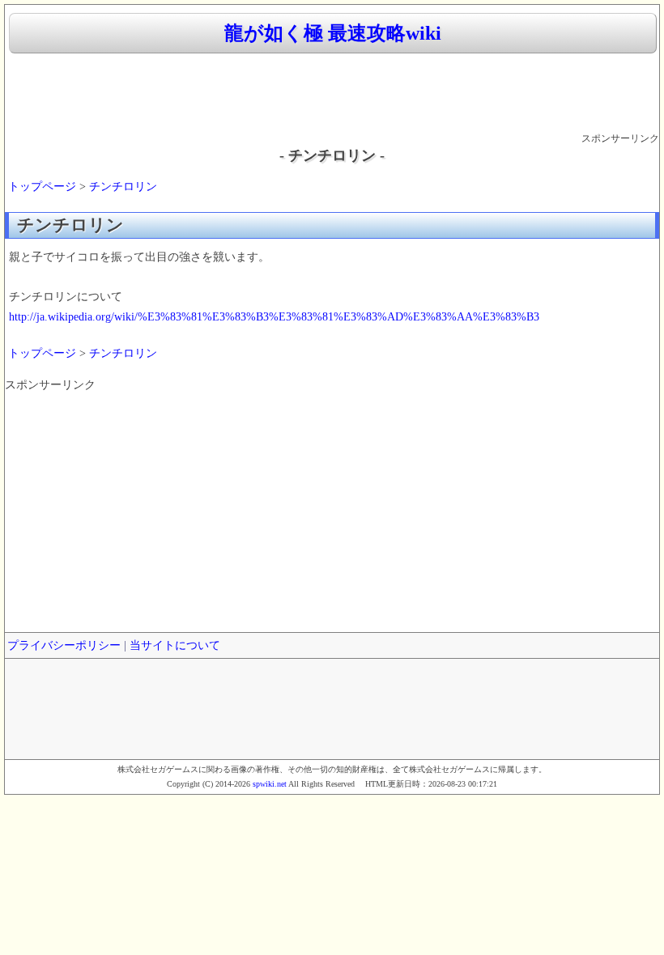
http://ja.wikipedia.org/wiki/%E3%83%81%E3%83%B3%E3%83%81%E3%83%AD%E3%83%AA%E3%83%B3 (274, 317)
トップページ (42, 186)
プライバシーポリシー (64, 645)
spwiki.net (270, 783)
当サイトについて (175, 645)
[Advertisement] (332, 93)
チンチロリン (123, 186)
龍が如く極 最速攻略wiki (332, 33)
